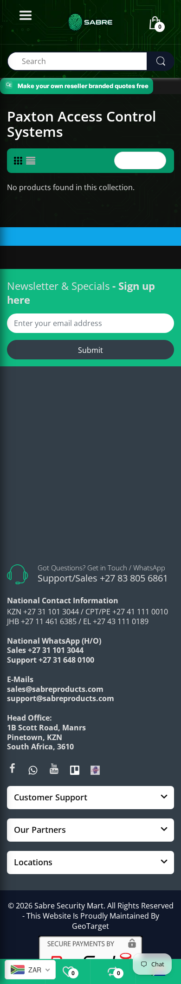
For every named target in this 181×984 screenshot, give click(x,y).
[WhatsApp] (33, 769)
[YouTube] (54, 768)
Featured (137, 160)
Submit (90, 350)
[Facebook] (12, 768)
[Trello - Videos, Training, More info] (74, 769)
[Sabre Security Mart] (90, 467)
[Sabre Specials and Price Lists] (95, 769)
